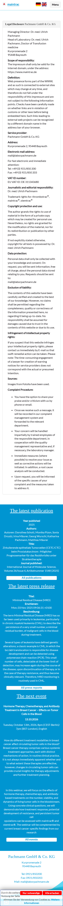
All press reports (31, 687)
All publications (31, 577)
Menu (55, 4)
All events (31, 839)
